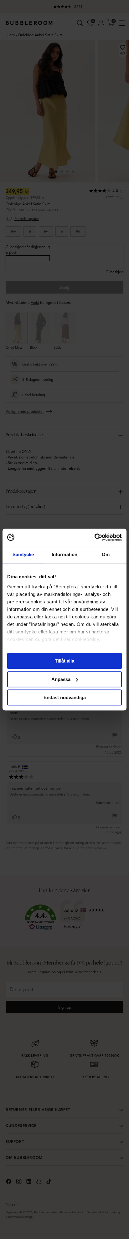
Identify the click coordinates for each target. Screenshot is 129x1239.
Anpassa (60, 679)
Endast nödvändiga (65, 697)
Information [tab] (64, 554)
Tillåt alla (64, 660)
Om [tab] (106, 554)
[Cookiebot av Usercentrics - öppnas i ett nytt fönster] (94, 537)
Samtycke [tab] (23, 554)
